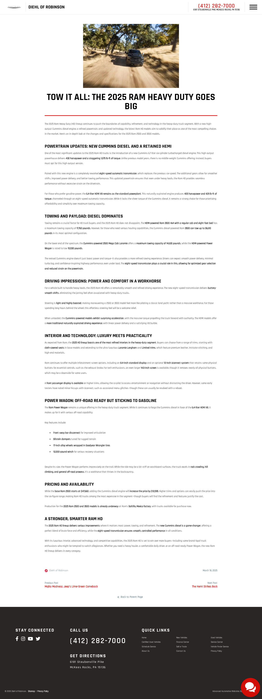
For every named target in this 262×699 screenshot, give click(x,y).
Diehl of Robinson (58, 570)
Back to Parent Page (132, 597)
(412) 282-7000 (216, 6)
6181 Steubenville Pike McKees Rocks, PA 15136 (216, 10)
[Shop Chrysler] (14, 7)
